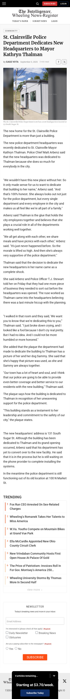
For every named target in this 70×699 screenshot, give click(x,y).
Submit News (40, 21)
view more (34, 589)
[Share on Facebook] (58, 62)
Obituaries (15, 637)
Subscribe (50, 4)
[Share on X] (64, 62)
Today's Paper (20, 21)
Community (11, 31)
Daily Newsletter (18, 633)
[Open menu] (4, 4)
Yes (11, 648)
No (19, 648)
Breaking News (47, 633)
